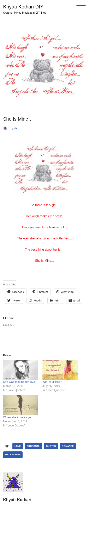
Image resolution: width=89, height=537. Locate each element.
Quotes (51, 446)
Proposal (33, 446)
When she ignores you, (18, 417)
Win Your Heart (52, 381)
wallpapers (12, 454)
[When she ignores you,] (20, 405)
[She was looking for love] (20, 370)
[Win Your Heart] (60, 370)
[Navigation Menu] (81, 8)
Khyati (13, 128)
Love (17, 446)
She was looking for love (19, 381)
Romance (68, 446)
